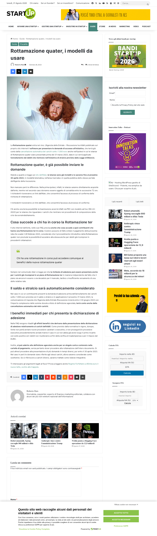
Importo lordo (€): (127, 392)
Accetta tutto (121, 513)
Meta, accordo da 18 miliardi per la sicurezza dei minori (134, 273)
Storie (102, 26)
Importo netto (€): (127, 354)
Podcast (146, 26)
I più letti (139, 201)
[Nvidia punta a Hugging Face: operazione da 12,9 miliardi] (85, 430)
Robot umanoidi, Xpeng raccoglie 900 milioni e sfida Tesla (22, 443)
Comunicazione (82, 3)
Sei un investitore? (65, 3)
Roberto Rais (19, 65)
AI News (112, 26)
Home (11, 26)
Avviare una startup (27, 26)
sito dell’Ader (41, 175)
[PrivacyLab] (95, 529)
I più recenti (117, 201)
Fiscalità (23, 44)
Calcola (127, 373)
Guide (93, 26)
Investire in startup (75, 26)
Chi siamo (34, 3)
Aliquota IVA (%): (127, 362)
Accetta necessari (121, 520)
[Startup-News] (21, 13)
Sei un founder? (48, 3)
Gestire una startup (51, 26)
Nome (14, 499)
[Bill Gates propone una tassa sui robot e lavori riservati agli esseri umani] (115, 258)
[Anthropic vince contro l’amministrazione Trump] (54, 430)
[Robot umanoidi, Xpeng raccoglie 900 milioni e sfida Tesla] (24, 430)
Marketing (124, 26)
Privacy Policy (127, 105)
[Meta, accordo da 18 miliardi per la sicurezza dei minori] (115, 274)
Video (136, 26)
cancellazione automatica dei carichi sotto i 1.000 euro (44, 151)
